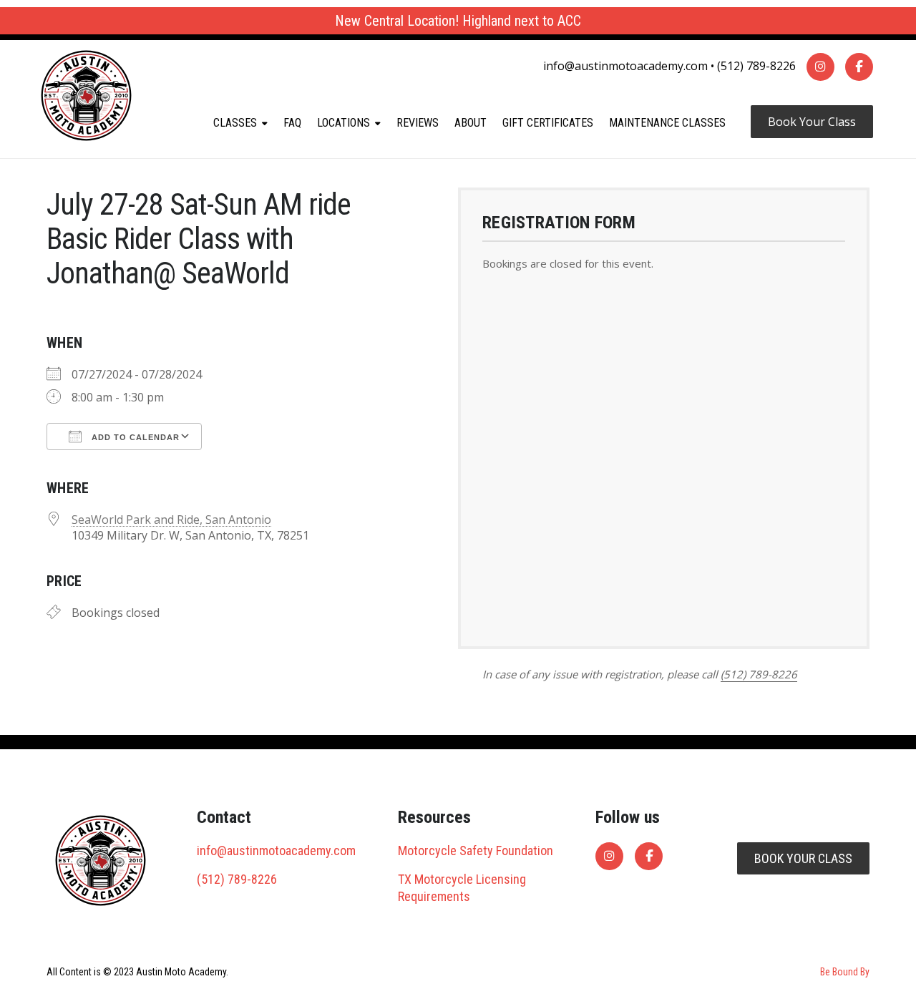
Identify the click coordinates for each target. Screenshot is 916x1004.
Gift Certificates (547, 123)
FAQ (292, 123)
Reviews (417, 123)
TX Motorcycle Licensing (462, 879)
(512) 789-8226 (756, 66)
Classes (235, 123)
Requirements (434, 896)
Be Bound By (844, 972)
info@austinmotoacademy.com (625, 66)
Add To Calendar (134, 437)
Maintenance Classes (667, 123)
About (470, 123)
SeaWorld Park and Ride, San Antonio (171, 519)
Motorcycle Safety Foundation (475, 850)
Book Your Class (812, 122)
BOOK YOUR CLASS (803, 858)
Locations (343, 123)
